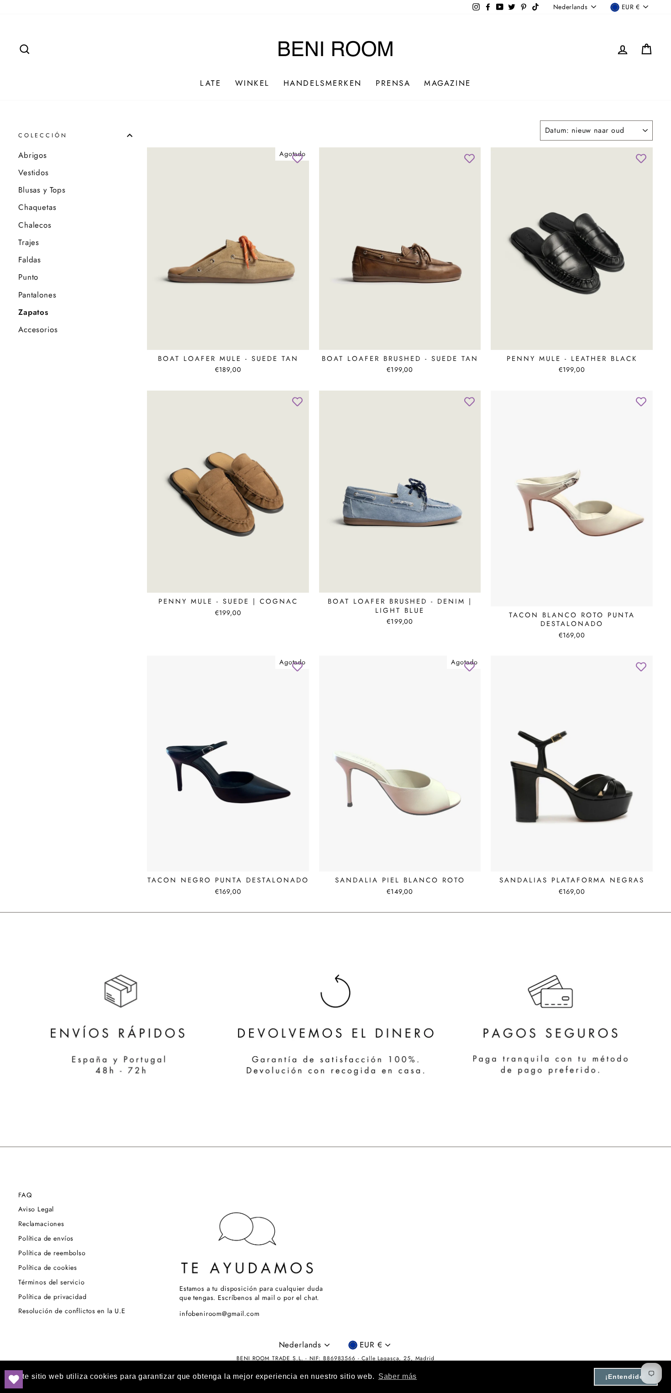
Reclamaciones (41, 1223)
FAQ (25, 1195)
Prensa (393, 83)
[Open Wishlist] (14, 1379)
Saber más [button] (397, 1376)
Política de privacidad (52, 1296)
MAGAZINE (447, 83)
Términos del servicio (51, 1282)
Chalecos (35, 224)
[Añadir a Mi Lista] (297, 159)
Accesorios (38, 329)
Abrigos (32, 155)
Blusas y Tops (42, 189)
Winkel (252, 83)
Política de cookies (47, 1267)
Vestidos (33, 172)
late (210, 83)
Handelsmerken (322, 83)
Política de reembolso (52, 1252)
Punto (28, 276)
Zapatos (33, 312)
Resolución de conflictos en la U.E (72, 1310)
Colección (42, 135)
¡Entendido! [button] (625, 1376)
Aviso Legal (36, 1209)
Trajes (28, 242)
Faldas (29, 259)
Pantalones (37, 294)
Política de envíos (45, 1238)
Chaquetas (37, 207)
